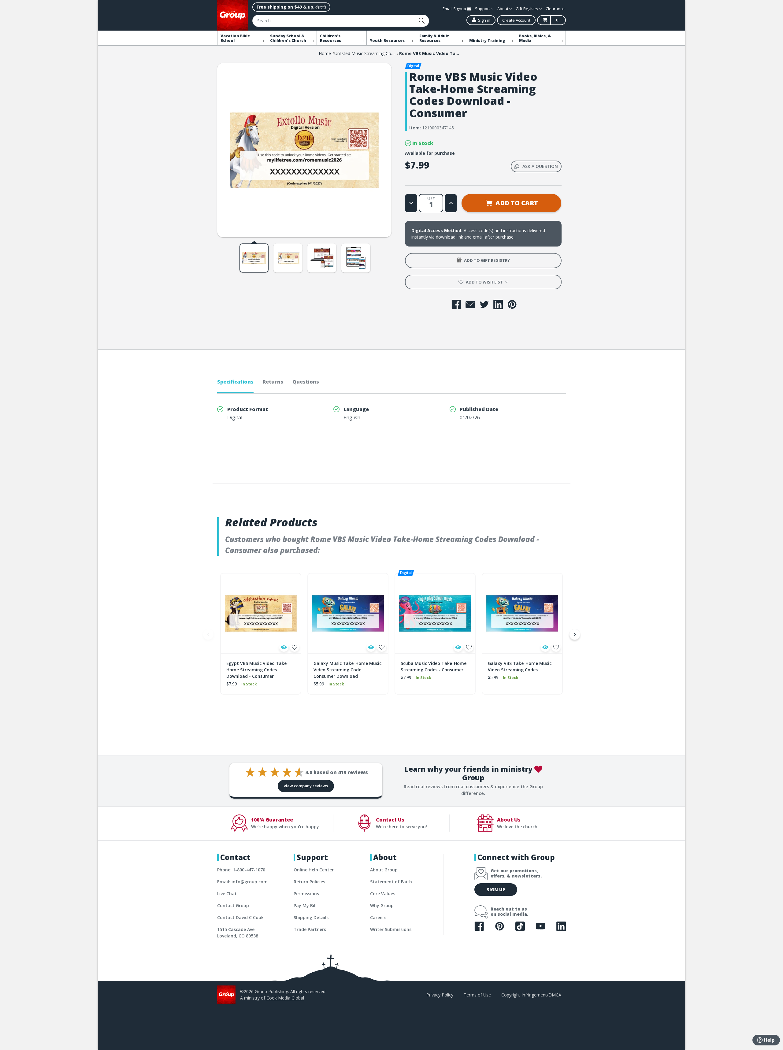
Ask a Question (540, 166)
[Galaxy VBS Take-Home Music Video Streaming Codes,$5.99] (522, 613)
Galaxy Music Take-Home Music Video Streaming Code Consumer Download (347, 669)
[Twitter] (484, 304)
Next (574, 634)
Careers (378, 917)
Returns (273, 381)
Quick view (283, 647)
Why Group (382, 905)
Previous (208, 634)
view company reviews (306, 785)
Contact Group (233, 905)
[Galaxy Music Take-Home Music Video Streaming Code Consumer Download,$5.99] (348, 613)
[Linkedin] (498, 304)
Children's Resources (330, 38)
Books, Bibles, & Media (535, 38)
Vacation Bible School (235, 38)
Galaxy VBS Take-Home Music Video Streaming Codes (519, 666)
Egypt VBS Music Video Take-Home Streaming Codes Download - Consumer (257, 669)
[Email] (470, 304)
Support (483, 8)
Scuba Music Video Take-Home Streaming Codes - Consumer (433, 666)
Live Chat (227, 893)
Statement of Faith (391, 882)
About (503, 8)
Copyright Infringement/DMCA (531, 995)
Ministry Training (487, 40)
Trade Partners (310, 929)
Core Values (382, 893)
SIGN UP (496, 889)
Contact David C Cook (240, 917)
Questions (305, 381)
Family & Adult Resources (434, 38)
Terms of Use (477, 995)
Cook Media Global (285, 998)
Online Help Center (314, 870)
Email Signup (455, 8)
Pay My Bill (305, 905)
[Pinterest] (512, 304)
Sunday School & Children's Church (288, 38)
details (320, 7)
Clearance (555, 8)
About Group (384, 870)
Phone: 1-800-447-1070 (241, 870)
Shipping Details (311, 917)
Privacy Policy (439, 995)
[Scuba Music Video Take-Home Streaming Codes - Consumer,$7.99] (435, 613)
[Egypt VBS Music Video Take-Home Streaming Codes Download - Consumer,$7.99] (261, 613)
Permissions (306, 893)
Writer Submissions (390, 929)
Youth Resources (387, 40)
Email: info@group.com (242, 882)
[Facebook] (456, 304)
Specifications (235, 381)
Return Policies (309, 882)
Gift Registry (527, 8)
